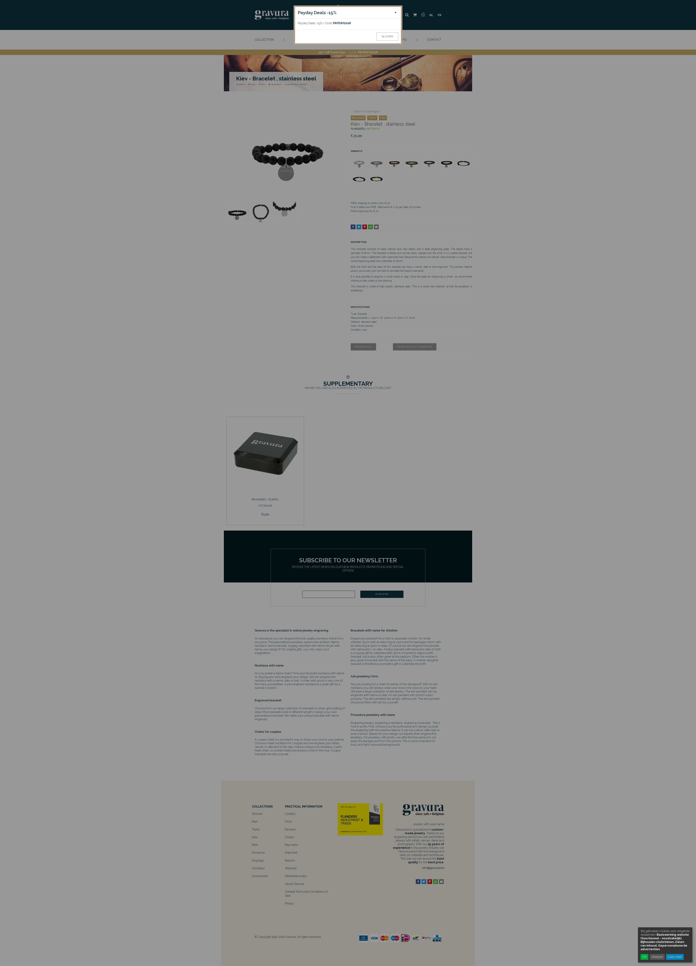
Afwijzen (657, 957)
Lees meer (675, 957)
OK (644, 957)
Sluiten (387, 36)
